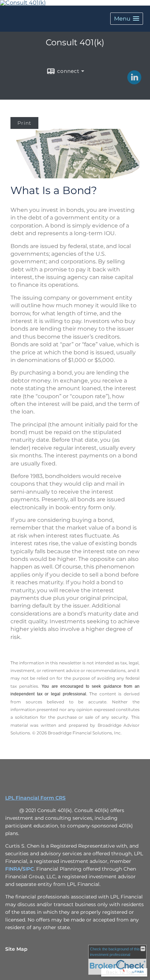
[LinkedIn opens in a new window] (134, 82)
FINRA (13, 869)
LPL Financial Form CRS (35, 798)
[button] (126, 19)
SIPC (28, 869)
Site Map (16, 949)
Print (24, 123)
